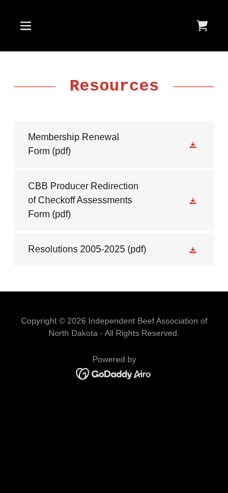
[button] (29, 25)
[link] (202, 25)
